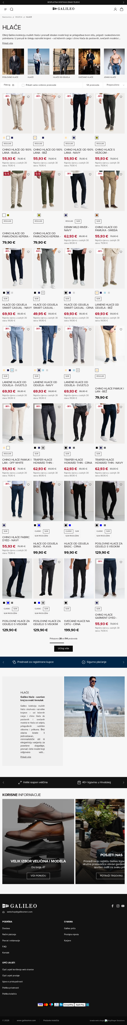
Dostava (6, 929)
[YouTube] (123, 906)
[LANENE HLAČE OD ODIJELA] (110, 268)
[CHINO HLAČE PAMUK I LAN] (110, 346)
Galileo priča (69, 929)
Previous (3, 2)
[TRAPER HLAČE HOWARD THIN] (48, 423)
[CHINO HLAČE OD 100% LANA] (17, 113)
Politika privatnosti (10, 988)
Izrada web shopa (97, 1021)
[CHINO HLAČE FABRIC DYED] (17, 501)
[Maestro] (51, 1004)
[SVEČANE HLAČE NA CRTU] (79, 578)
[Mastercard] (45, 1004)
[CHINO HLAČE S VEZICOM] (110, 113)
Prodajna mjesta (71, 935)
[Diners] (56, 1004)
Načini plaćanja (9, 935)
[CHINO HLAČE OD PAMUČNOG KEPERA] (17, 191)
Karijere (67, 941)
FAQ (4, 947)
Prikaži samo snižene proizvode (41, 85)
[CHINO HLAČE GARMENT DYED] (110, 578)
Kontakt (5, 953)
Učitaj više (63, 648)
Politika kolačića (9, 994)
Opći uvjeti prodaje (11, 976)
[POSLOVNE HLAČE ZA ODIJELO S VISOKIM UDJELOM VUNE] (110, 501)
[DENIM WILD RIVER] (79, 191)
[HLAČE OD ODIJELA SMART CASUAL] (17, 268)
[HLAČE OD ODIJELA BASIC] (48, 501)
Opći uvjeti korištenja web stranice (18, 970)
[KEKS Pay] (87, 1004)
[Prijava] (115, 9)
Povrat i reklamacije (11, 941)
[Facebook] (113, 906)
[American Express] (61, 1004)
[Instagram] (118, 906)
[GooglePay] (68, 1004)
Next (124, 2)
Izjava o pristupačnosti (12, 982)
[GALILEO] (63, 9)
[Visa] (40, 1004)
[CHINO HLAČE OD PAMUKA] (110, 191)
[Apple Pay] (79, 1004)
